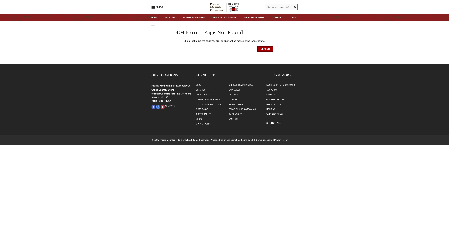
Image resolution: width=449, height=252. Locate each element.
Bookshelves (203, 94)
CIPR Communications (261, 140)
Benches (200, 90)
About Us (170, 17)
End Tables (234, 90)
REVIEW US (170, 106)
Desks (199, 119)
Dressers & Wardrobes (241, 85)
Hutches (233, 94)
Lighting (270, 109)
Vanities (233, 119)
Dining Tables (203, 123)
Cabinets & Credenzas (208, 99)
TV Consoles (235, 114)
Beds (198, 85)
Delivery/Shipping (254, 17)
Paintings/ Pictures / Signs (280, 85)
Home (154, 17)
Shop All (275, 123)
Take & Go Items (274, 114)
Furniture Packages (194, 17)
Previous (442, 244)
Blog (295, 17)
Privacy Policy (281, 140)
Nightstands (236, 104)
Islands (233, 99)
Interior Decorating (224, 17)
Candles (270, 94)
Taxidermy (271, 90)
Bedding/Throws (275, 99)
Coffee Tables (203, 114)
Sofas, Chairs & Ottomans (243, 109)
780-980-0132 (161, 101)
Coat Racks (202, 109)
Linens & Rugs (273, 104)
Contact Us (278, 17)
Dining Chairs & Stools (208, 104)
